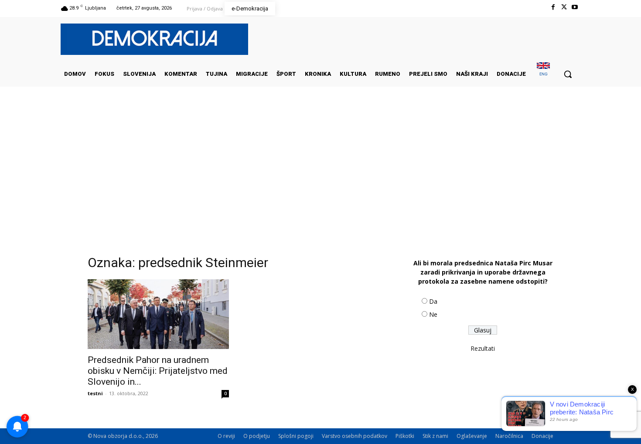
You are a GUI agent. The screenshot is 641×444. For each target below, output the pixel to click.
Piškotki (405, 436)
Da (433, 301)
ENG (543, 73)
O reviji (226, 436)
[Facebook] (552, 7)
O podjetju (256, 436)
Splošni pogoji (296, 436)
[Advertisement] (320, 174)
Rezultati (483, 348)
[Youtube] (574, 7)
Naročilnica (509, 436)
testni (95, 393)
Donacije (542, 436)
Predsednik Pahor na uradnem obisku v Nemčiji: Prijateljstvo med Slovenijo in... (158, 371)
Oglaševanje (472, 436)
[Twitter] (564, 7)
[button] (567, 74)
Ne (433, 314)
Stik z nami (435, 436)
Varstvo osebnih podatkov (354, 436)
